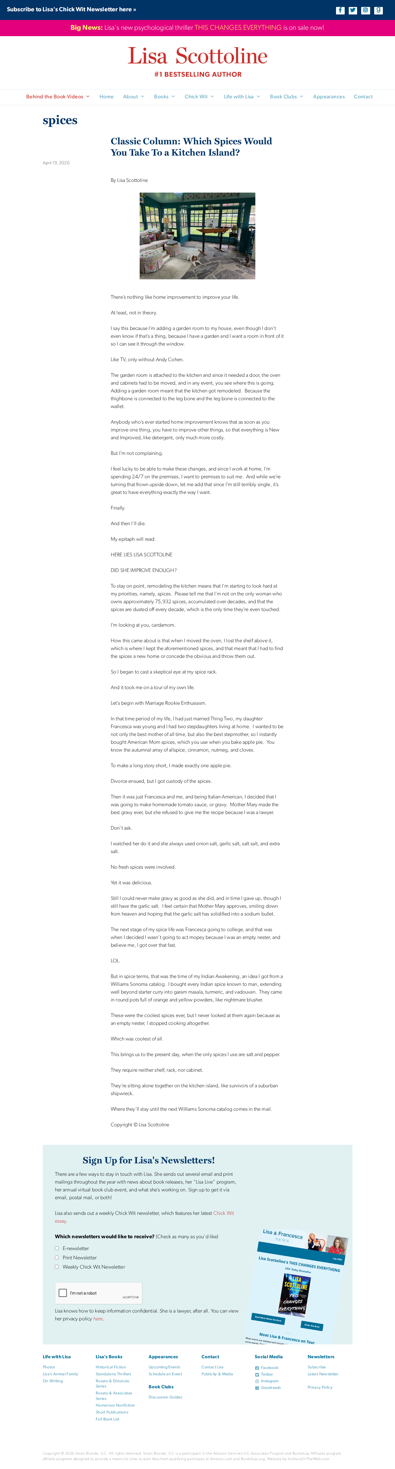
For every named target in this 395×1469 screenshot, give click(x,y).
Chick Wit (196, 97)
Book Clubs (283, 97)
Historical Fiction (111, 1367)
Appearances (329, 97)
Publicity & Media (217, 1374)
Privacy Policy (320, 1387)
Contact (363, 97)
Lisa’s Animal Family (60, 1374)
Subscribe (317, 1367)
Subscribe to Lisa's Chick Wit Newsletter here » (72, 10)
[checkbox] (57, 1248)
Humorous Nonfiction (115, 1405)
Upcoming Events (164, 1367)
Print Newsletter (80, 1258)
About (130, 97)
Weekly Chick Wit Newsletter (94, 1267)
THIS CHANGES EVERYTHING (238, 28)
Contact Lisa (213, 1367)
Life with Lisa (239, 97)
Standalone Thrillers (114, 1374)
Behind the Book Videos (54, 97)
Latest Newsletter (323, 1374)
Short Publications (112, 1412)
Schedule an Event (165, 1374)
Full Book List (107, 1419)
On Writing (53, 1381)
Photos (49, 1367)
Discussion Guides (165, 1397)
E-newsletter (76, 1249)
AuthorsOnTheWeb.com (308, 1459)
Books (161, 97)
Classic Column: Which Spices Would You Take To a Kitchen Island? (191, 146)
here (98, 1319)
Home (106, 97)
